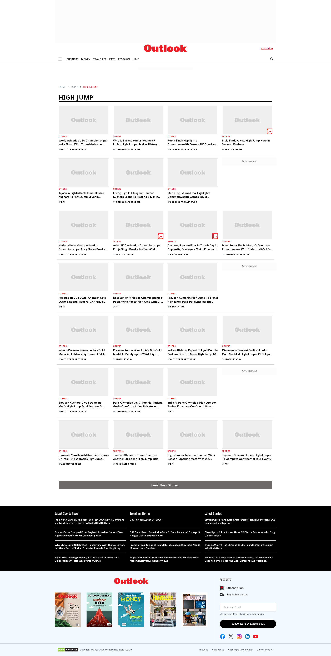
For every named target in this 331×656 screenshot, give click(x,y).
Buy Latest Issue (237, 594)
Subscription (235, 588)
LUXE (136, 59)
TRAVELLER (100, 59)
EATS (112, 59)
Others (63, 136)
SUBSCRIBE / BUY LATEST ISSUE (248, 624)
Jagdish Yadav (124, 359)
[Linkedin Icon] (247, 636)
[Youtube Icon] (255, 636)
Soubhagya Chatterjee (183, 149)
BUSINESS (72, 59)
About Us (203, 649)
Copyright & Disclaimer (240, 649)
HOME (62, 87)
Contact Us (218, 649)
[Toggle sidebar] (60, 59)
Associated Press (71, 464)
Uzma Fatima (177, 306)
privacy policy (257, 614)
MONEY (85, 59)
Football (118, 451)
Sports (226, 136)
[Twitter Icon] (231, 636)
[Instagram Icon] (239, 636)
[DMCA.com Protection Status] (68, 650)
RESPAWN (124, 59)
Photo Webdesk (233, 149)
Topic (74, 87)
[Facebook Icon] (222, 636)
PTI (63, 202)
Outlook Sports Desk (73, 149)
